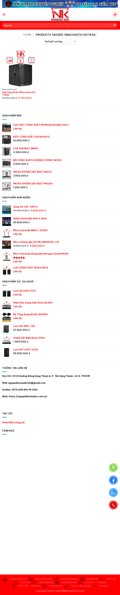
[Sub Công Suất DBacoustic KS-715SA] (20, 68)
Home (27, 34)
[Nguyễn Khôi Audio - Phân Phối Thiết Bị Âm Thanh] (60, 14)
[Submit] (114, 25)
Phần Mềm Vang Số (13, 422)
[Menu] (4, 14)
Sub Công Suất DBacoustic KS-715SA (19, 93)
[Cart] (115, 14)
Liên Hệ (17, 128)
